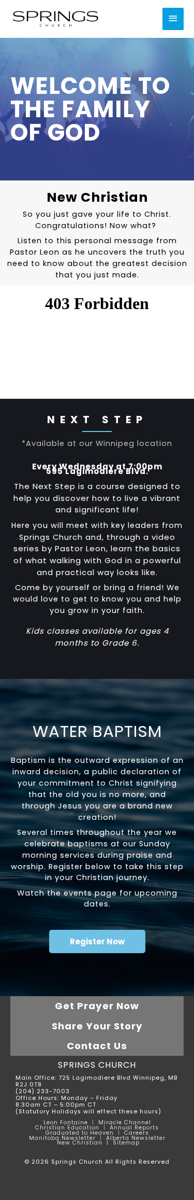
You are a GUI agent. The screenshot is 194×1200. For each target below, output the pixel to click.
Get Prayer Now (97, 1005)
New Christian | (85, 1143)
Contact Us (97, 1045)
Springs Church (97, 1065)
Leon (50, 1122)
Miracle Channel (124, 1122)
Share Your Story (97, 1026)
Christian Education (67, 1128)
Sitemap (126, 1143)
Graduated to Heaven (80, 1133)
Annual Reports (134, 1128)
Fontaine (73, 1122)
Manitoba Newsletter (62, 1138)
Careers (136, 1133)
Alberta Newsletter (136, 1138)
